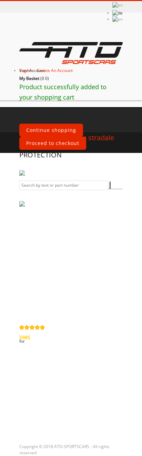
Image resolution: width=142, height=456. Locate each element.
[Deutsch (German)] (117, 13)
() (34, 78)
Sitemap (34, 306)
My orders (36, 377)
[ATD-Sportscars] (71, 54)
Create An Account (55, 70)
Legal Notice (39, 295)
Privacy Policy (41, 265)
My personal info (45, 412)
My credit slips (42, 389)
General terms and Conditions (43, 250)
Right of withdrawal (37, 280)
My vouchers (40, 424)
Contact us (37, 235)
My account (37, 362)
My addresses (41, 400)
